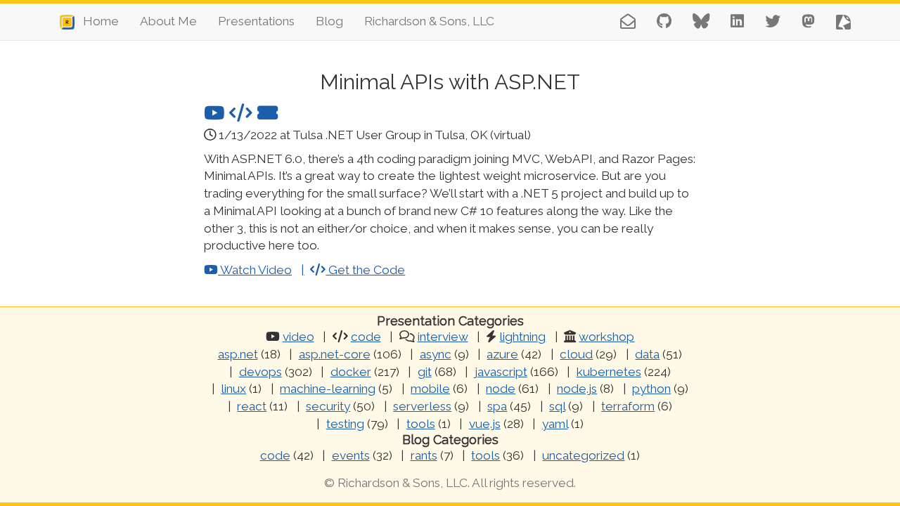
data (647, 354)
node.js (577, 389)
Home (97, 21)
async (435, 354)
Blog (329, 21)
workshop (606, 337)
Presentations (256, 21)
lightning (522, 337)
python (651, 389)
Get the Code (365, 270)
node (500, 389)
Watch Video (255, 270)
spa (497, 406)
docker (350, 372)
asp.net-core (335, 354)
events (351, 455)
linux (233, 389)
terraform (628, 406)
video (298, 337)
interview (443, 337)
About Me (168, 21)
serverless (422, 406)
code (366, 337)
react (251, 406)
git (425, 372)
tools (420, 424)
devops (260, 372)
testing (345, 424)
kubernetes (609, 372)
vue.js (485, 424)
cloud (576, 354)
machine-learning (327, 389)
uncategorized (583, 455)
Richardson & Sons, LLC (429, 21)
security (328, 406)
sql (557, 406)
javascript (501, 372)
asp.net (238, 354)
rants (424, 455)
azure (502, 354)
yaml (555, 424)
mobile (430, 389)
